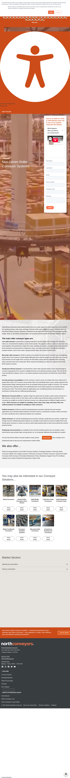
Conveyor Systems (6, 674)
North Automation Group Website (10, 702)
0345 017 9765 (5, 656)
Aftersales (4, 683)
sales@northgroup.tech (7, 658)
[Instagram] (5, 667)
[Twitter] (12, 667)
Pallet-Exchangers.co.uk (7, 699)
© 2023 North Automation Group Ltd (11, 705)
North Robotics (5, 696)
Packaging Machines (7, 677)
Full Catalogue (5, 687)
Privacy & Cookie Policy (30, 705)
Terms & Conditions (44, 705)
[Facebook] (9, 667)
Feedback (53, 705)
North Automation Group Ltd (9, 647)
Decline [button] (58, 12)
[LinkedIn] (2, 667)
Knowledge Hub (8, 690)
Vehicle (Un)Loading (7, 680)
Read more (8, 508)
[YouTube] (15, 667)
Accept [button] (51, 12)
